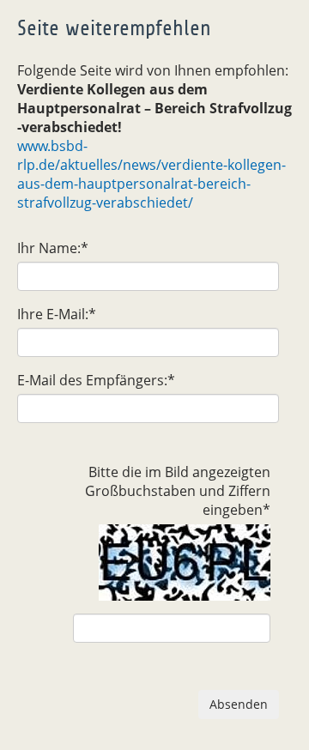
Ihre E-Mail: (56, 314)
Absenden (238, 704)
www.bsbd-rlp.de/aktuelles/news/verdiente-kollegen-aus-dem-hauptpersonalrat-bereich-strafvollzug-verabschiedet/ (151, 174)
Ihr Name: (52, 248)
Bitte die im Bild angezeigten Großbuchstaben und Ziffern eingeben (177, 491)
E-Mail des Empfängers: (96, 380)
